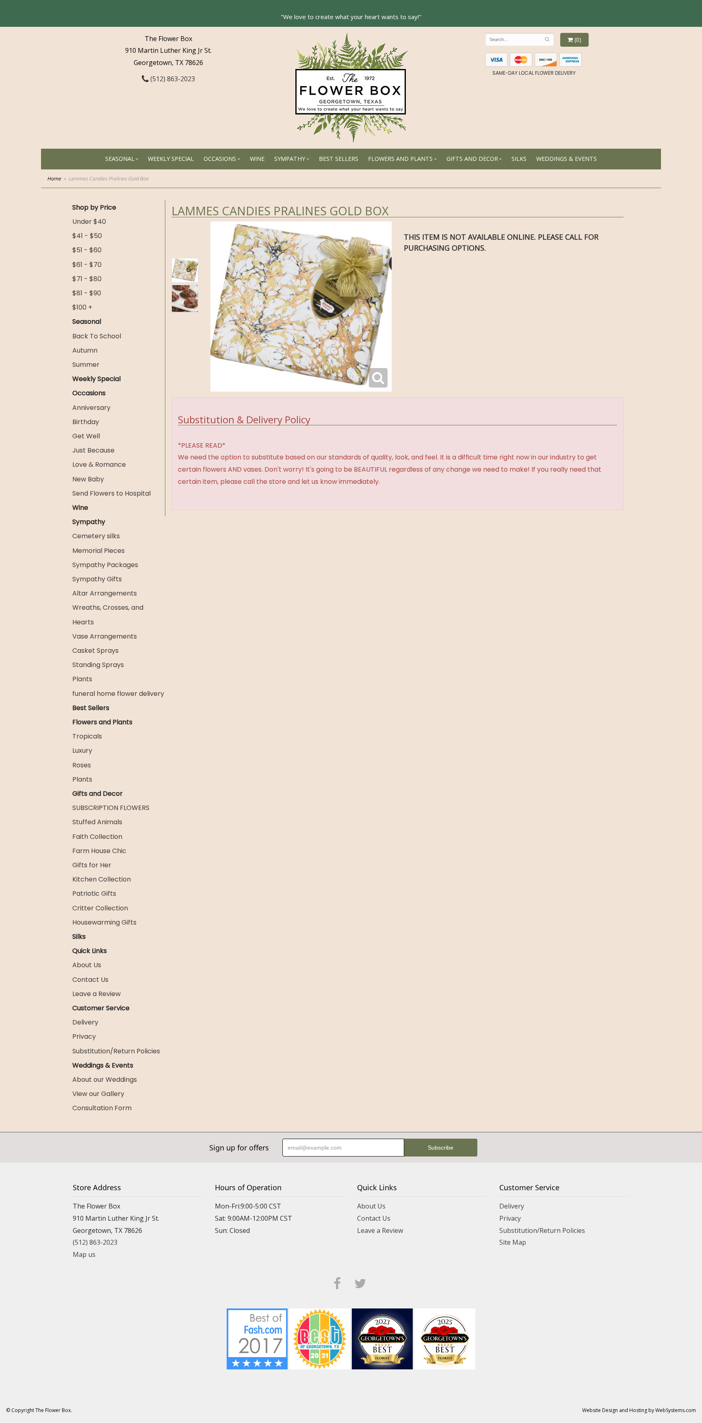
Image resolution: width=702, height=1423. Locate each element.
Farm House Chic (99, 851)
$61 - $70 (87, 264)
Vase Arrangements (104, 636)
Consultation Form (102, 1108)
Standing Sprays (98, 664)
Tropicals (87, 736)
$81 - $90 (86, 293)
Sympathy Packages (105, 565)
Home (54, 178)
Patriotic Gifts (94, 893)
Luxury (82, 750)
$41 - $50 (87, 235)
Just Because (93, 450)
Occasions (220, 158)
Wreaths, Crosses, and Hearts (107, 614)
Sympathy (289, 158)
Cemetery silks (96, 536)
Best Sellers (338, 158)
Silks (518, 158)
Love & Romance (99, 464)
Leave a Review (96, 993)
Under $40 (89, 221)
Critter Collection (100, 908)
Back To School (96, 336)
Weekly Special (171, 158)
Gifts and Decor (472, 158)
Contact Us (90, 979)
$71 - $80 (87, 279)
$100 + (82, 307)
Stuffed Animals (97, 822)
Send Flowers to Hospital (111, 493)
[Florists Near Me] (257, 1338)
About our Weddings (104, 1079)
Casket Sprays (95, 650)
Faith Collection (97, 836)
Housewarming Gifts (104, 922)
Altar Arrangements (104, 593)
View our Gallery (98, 1093)
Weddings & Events (566, 158)
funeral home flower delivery (118, 693)
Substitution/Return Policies (116, 1051)
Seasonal (119, 158)
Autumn (85, 350)
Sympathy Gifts (97, 579)
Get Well (86, 436)
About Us (86, 965)
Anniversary (91, 407)
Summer (86, 364)
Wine (257, 158)
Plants (82, 679)
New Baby (88, 479)
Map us (84, 1254)
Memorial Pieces (98, 550)
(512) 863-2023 (172, 78)
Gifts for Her (91, 865)
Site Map (512, 1242)
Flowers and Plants (400, 158)
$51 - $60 (87, 250)
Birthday (85, 422)
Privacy (84, 1036)
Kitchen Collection (101, 879)
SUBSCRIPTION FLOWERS (111, 807)
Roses (81, 765)
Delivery (85, 1022)
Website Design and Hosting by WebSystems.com (639, 1410)
